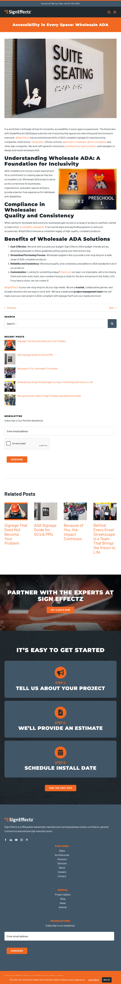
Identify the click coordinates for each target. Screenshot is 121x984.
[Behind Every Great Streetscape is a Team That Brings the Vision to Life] (105, 511)
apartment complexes (74, 141)
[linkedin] (11, 840)
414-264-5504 (73, 3)
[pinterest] (27, 840)
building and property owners (80, 146)
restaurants (37, 141)
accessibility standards (31, 226)
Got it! (107, 980)
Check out (65, 271)
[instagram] (21, 840)
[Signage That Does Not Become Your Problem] (16, 511)
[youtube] (16, 840)
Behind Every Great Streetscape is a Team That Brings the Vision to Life (104, 538)
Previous (11, 307)
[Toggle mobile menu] (115, 12)
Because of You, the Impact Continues (73, 532)
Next (111, 307)
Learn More (93, 980)
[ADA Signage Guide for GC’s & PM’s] (45, 511)
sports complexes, (97, 141)
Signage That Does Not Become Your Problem (16, 534)
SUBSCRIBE (17, 459)
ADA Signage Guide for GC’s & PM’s (45, 529)
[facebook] (5, 840)
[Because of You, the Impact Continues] (75, 511)
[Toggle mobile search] (109, 12)
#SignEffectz (22, 137)
